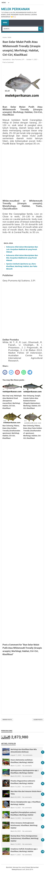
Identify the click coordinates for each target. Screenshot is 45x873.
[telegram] (29, 372)
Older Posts (38, 719)
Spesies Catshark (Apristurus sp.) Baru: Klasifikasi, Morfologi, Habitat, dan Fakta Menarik (21, 266)
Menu (5, 22)
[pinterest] (17, 372)
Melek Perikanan (15, 9)
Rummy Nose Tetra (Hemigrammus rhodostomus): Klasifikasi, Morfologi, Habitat (25, 838)
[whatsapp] (23, 372)
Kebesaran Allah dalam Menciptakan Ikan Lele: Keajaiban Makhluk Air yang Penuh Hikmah (22, 249)
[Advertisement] (22, 169)
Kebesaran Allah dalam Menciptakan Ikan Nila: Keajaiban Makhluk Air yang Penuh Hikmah (22, 257)
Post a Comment (8, 62)
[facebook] (5, 372)
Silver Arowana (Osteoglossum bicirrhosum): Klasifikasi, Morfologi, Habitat (24, 825)
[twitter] (11, 372)
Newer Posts (7, 719)
